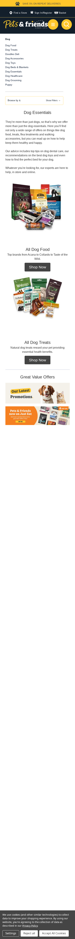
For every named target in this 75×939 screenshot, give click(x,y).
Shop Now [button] (37, 267)
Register (47, 13)
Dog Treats (11, 49)
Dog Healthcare (13, 75)
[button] (34, 100)
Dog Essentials (13, 71)
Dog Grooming (13, 80)
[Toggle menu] (53, 24)
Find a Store (20, 13)
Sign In (38, 13)
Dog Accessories (14, 58)
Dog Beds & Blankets (16, 67)
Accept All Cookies (54, 933)
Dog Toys (10, 62)
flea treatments (29, 134)
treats (15, 134)
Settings (10, 933)
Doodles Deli (12, 54)
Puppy (8, 84)
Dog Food (10, 45)
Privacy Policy (30, 925)
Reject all (29, 933)
